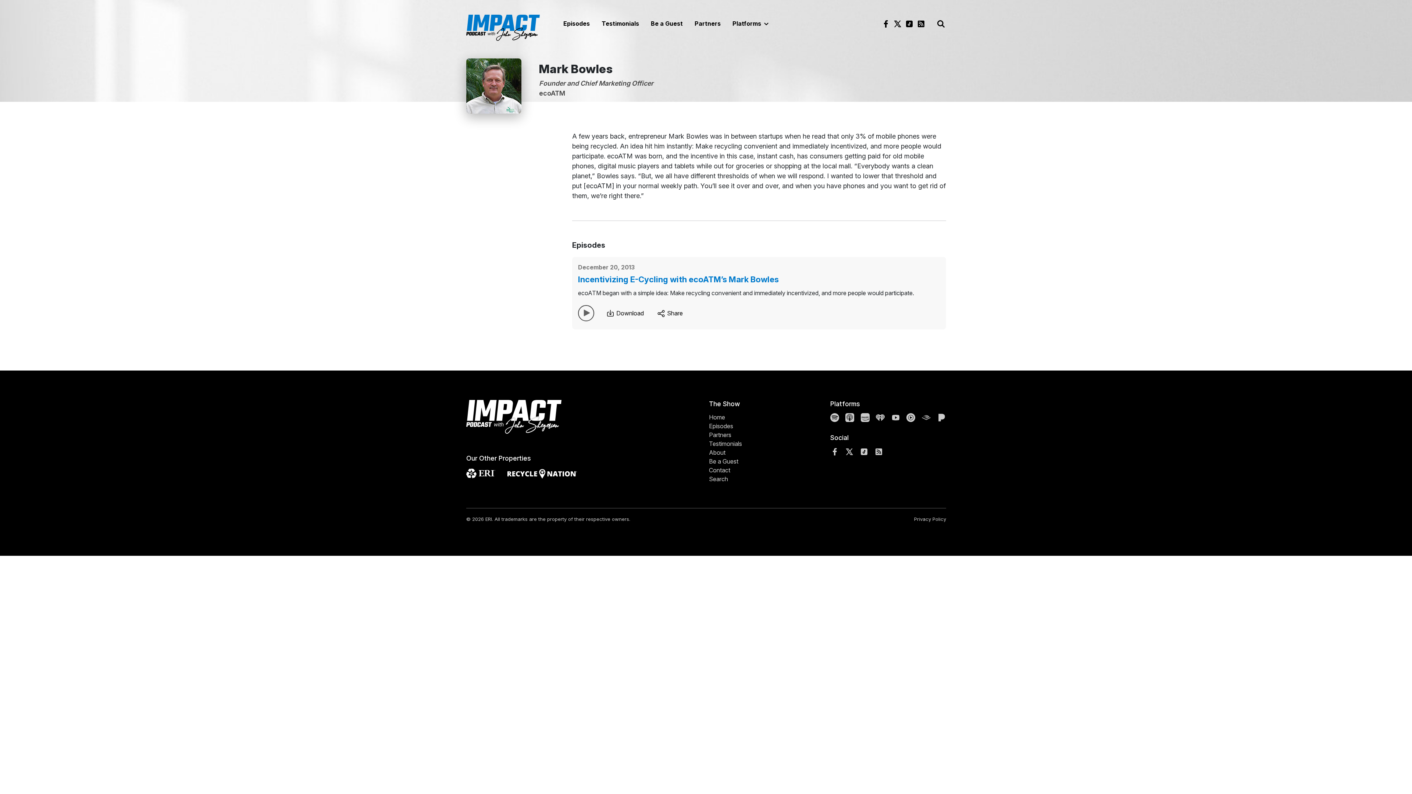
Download (629, 313)
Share (674, 313)
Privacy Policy (930, 519)
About (717, 452)
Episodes (576, 23)
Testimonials (620, 23)
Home (717, 417)
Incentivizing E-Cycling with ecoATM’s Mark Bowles (678, 279)
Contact (719, 470)
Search (718, 479)
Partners (708, 23)
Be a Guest (667, 23)
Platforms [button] (747, 23)
